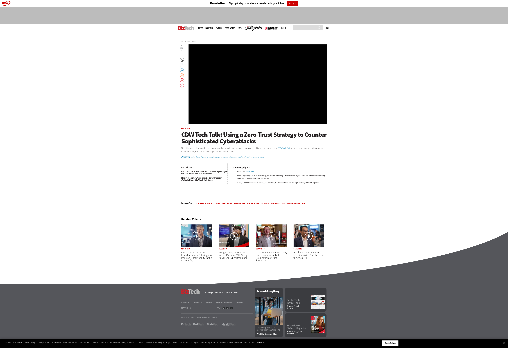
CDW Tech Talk (284, 148)
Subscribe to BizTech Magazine (296, 327)
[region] (254, 343)
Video (240, 28)
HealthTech (229, 324)
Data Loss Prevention (221, 203)
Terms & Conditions (223, 302)
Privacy (208, 302)
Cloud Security (202, 203)
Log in (327, 28)
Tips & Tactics (230, 28)
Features (219, 28)
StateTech (213, 324)
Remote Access (278, 203)
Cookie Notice (260, 342)
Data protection (241, 203)
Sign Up (291, 3)
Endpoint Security (260, 203)
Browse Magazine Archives (294, 333)
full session (249, 171)
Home (182, 41)
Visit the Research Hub (267, 334)
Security (188, 41)
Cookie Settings (390, 343)
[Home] (186, 28)
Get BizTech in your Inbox (294, 301)
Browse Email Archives (293, 307)
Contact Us (197, 302)
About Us (185, 302)
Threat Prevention (295, 203)
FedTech (198, 324)
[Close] (504, 343)
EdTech (186, 324)
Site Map (239, 302)
